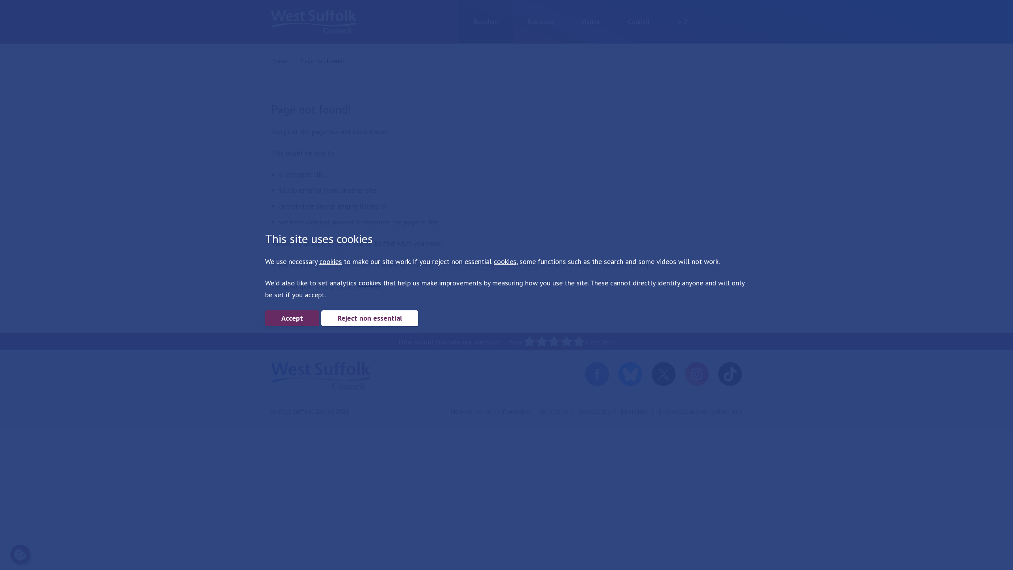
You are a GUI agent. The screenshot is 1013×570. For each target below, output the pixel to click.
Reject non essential (370, 318)
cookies (330, 261)
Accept (292, 318)
